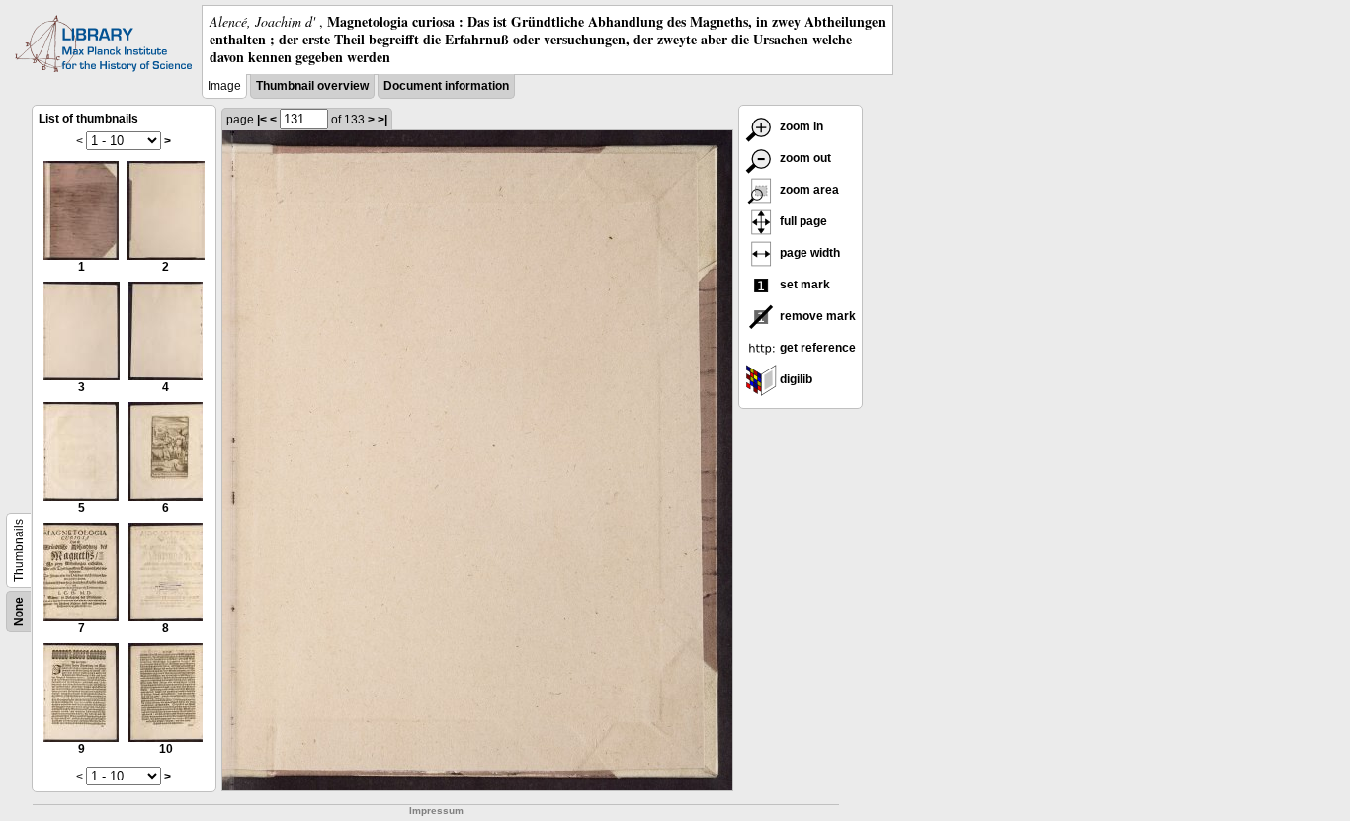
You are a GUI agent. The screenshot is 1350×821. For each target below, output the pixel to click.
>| (382, 119)
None (19, 611)
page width (808, 253)
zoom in (800, 126)
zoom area (808, 190)
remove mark (816, 316)
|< (262, 119)
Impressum (436, 810)
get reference (816, 348)
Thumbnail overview (312, 86)
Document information (446, 86)
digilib (794, 379)
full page (802, 221)
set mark (803, 284)
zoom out (804, 158)
